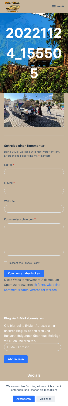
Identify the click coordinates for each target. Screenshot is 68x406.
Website (9, 201)
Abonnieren (16, 359)
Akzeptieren (23, 398)
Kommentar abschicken (24, 273)
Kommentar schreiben (20, 219)
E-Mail (9, 183)
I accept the (24, 262)
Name (9, 164)
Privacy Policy (31, 262)
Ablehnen (46, 398)
